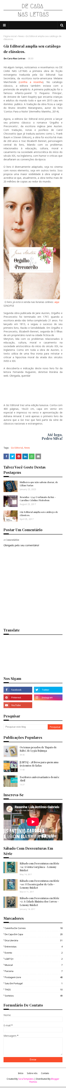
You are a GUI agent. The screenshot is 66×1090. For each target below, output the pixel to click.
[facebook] (18, 690)
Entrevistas (33, 946)
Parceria (33, 971)
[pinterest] (18, 697)
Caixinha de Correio (33, 928)
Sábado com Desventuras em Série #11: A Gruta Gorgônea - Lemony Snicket (39, 867)
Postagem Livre (33, 977)
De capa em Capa (33, 934)
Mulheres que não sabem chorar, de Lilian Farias (39, 484)
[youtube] (18, 705)
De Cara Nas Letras (14, 58)
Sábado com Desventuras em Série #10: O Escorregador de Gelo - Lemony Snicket (39, 884)
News (21, 36)
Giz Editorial (17, 447)
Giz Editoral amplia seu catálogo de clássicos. (39, 513)
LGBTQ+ (33, 958)
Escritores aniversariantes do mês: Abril (39, 778)
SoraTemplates (26, 1078)
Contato (45, 1073)
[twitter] (48, 690)
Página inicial (10, 36)
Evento (33, 952)
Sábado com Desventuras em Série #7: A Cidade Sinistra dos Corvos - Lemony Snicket (39, 902)
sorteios (33, 995)
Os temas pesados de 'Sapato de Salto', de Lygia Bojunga (38, 749)
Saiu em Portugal (33, 983)
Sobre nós (32, 1073)
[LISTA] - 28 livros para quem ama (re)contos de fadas (39, 764)
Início (20, 1073)
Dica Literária (33, 940)
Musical (33, 965)
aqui (56, 302)
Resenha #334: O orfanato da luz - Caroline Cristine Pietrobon (38, 499)
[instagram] (48, 697)
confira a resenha (31, 82)
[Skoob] (48, 705)
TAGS (33, 989)
